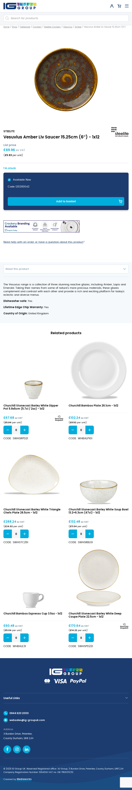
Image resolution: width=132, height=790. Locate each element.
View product (33, 371)
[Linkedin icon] (26, 749)
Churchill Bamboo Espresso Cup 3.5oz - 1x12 (32, 613)
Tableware (25, 27)
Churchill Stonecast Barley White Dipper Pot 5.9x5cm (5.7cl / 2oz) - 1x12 (30, 407)
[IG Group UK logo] (19, 6)
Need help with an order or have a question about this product (43, 242)
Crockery (37, 27)
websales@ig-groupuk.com (27, 720)
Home (6, 27)
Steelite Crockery (52, 27)
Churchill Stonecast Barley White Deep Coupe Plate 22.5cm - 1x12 (95, 615)
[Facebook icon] (7, 749)
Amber (78, 27)
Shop (14, 27)
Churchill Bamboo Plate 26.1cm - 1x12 (93, 405)
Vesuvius (67, 27)
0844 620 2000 (19, 713)
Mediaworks (24, 779)
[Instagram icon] (17, 749)
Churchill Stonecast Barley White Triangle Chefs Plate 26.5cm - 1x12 (31, 511)
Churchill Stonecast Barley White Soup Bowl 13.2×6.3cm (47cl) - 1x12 (98, 511)
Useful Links (11, 698)
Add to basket (66, 201)
